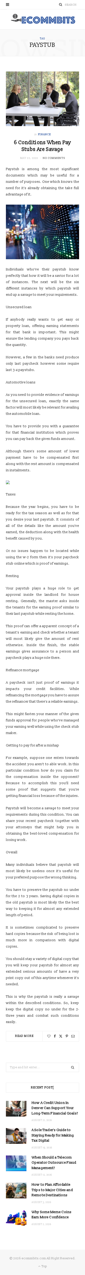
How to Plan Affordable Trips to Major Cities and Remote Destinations (52, 1189)
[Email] (73, 1036)
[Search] (60, 4)
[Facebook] (55, 1036)
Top (44, 1266)
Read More (24, 1036)
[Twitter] (60, 1036)
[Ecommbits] (42, 19)
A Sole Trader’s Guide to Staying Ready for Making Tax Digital (53, 1135)
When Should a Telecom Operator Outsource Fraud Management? (54, 1162)
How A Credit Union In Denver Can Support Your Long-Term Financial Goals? (55, 1108)
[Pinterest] (67, 1036)
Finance (44, 134)
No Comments (54, 158)
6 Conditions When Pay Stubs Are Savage (42, 146)
